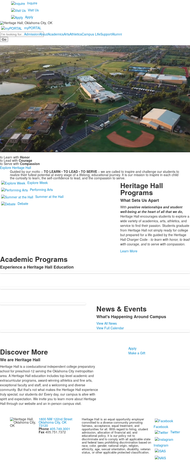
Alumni (117, 34)
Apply (29, 17)
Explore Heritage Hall (15, 167)
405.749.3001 (60, 428)
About (43, 34)
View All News (106, 323)
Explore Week (37, 182)
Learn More (128, 251)
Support (106, 34)
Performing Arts (41, 189)
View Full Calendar (110, 328)
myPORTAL (32, 27)
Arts (67, 34)
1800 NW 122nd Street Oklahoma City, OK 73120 (55, 422)
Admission (31, 34)
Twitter (175, 431)
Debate (23, 203)
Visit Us (33, 10)
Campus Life (91, 34)
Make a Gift (136, 353)
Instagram (161, 445)
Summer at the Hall (49, 196)
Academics (56, 34)
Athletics (76, 34)
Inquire (32, 3)
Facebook (161, 426)
